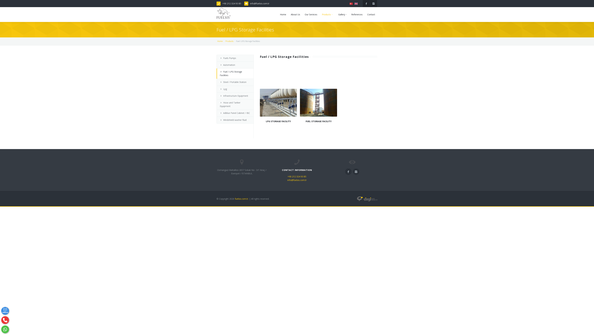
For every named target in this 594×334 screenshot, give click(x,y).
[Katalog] (5, 311)
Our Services (311, 14)
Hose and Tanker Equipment (230, 104)
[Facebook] (366, 3)
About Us (295, 14)
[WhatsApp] (5, 329)
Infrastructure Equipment (235, 95)
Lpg (225, 89)
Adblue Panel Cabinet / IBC (236, 112)
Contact (371, 14)
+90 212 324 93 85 (231, 3)
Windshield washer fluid (235, 119)
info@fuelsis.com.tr (259, 3)
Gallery (341, 14)
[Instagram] (373, 3)
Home (283, 14)
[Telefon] (5, 320)
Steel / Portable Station (234, 82)
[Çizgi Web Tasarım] (367, 198)
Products (326, 14)
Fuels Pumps (229, 58)
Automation (229, 64)
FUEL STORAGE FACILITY (318, 121)
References (357, 14)
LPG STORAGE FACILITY (278, 121)
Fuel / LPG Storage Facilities (231, 73)
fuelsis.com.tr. (242, 198)
